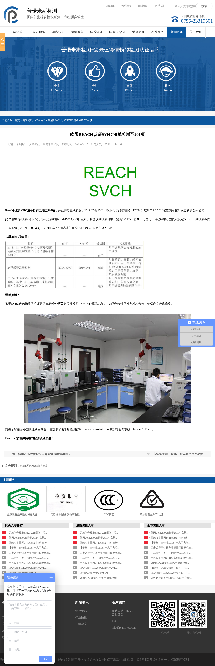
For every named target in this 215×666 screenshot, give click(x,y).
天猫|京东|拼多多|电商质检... (66, 514)
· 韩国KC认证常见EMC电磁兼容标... (98, 577)
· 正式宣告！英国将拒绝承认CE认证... (28, 557)
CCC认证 (109, 514)
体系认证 (96, 32)
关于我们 (196, 32)
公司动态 (81, 624)
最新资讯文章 (85, 525)
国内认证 (58, 32)
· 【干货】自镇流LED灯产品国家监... (27, 547)
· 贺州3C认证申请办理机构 (93, 572)
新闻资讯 (176, 32)
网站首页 (19, 32)
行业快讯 (81, 617)
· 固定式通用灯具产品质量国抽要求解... (29, 552)
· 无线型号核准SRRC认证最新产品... (27, 532)
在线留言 (143, 5)
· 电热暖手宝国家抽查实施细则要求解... (29, 562)
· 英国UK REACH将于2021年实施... (26, 537)
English (110, 5)
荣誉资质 (138, 32)
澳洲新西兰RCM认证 (151, 514)
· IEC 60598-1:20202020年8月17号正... (169, 572)
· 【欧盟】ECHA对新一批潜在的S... (169, 567)
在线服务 (157, 32)
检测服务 (77, 32)
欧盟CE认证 (117, 32)
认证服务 (39, 32)
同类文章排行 (14, 525)
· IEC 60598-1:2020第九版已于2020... (27, 567)
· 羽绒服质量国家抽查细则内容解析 (27, 542)
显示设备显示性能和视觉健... (23, 514)
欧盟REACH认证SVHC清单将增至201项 (70, 120)
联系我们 (160, 5)
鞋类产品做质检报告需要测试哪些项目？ (44, 454)
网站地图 (126, 5)
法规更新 (81, 611)
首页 (17, 120)
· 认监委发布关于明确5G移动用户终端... (171, 577)
